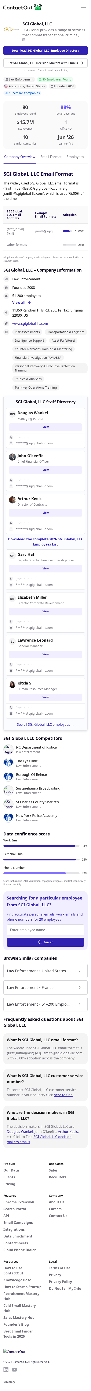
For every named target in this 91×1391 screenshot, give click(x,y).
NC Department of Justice (36, 747)
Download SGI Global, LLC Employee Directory (45, 50)
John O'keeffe (31, 455)
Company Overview (19, 156)
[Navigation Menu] (83, 7)
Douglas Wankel (20, 1131)
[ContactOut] (24, 7)
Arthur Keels (68, 1131)
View (46, 427)
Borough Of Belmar (31, 774)
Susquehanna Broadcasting (38, 788)
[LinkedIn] (23, 39)
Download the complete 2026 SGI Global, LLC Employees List (45, 542)
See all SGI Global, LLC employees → (45, 724)
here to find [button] (63, 1095)
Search (48, 942)
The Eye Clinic (27, 761)
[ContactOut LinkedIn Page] (5, 1369)
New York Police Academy (36, 815)
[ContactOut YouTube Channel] (14, 1369)
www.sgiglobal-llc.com (30, 323)
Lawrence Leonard (35, 640)
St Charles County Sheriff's (37, 802)
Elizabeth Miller (32, 597)
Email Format (51, 156)
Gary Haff (27, 554)
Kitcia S (24, 683)
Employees (75, 156)
